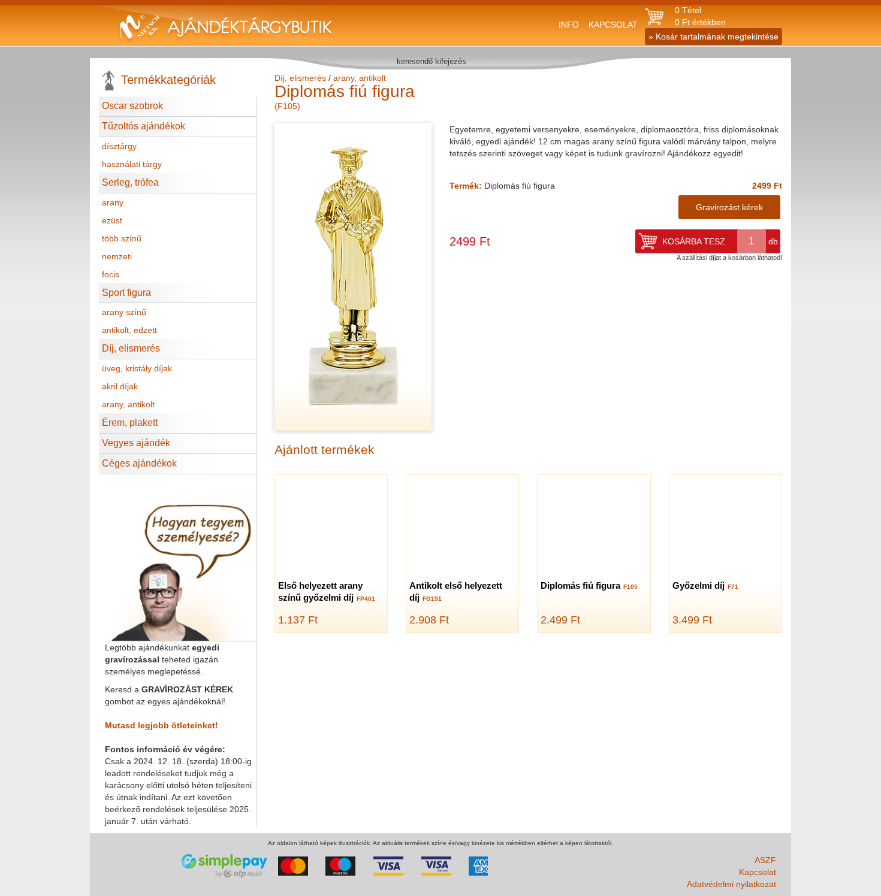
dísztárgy (119, 146)
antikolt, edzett (129, 330)
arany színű (124, 312)
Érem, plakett (130, 422)
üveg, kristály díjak (137, 368)
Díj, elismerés (131, 348)
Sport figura (126, 292)
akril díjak (120, 386)
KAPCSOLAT (613, 24)
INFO (569, 24)
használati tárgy (132, 164)
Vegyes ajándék (136, 443)
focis (110, 274)
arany (112, 202)
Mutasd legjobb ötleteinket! (161, 725)
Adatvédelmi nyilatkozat (731, 884)
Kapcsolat (757, 872)
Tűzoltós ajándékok (143, 126)
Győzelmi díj (705, 585)
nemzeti (117, 256)
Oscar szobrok (132, 106)
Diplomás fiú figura (589, 585)
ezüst (112, 220)
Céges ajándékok (139, 463)
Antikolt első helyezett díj (455, 591)
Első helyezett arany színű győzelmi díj (326, 591)
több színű (121, 238)
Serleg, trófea (130, 182)
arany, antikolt (128, 404)
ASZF (765, 860)
